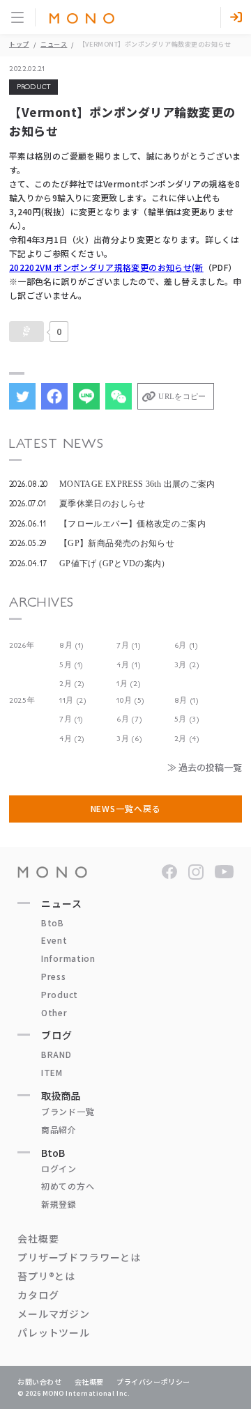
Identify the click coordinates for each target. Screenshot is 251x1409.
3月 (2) (186, 665)
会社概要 (38, 1238)
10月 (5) (130, 700)
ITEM (52, 1072)
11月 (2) (72, 700)
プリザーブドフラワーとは (79, 1257)
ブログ (57, 1035)
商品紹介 (59, 1129)
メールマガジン (53, 1314)
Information (68, 958)
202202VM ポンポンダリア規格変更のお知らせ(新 (106, 267)
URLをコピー (182, 396)
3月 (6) (129, 738)
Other (54, 1012)
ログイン (59, 1168)
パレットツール (53, 1332)
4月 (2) (71, 738)
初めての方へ (67, 1186)
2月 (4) (186, 738)
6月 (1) (186, 645)
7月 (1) (128, 645)
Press (53, 976)
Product (59, 994)
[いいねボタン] (26, 331)
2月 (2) (71, 683)
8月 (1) (71, 645)
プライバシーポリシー (153, 1381)
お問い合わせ (39, 1381)
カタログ (38, 1295)
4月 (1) (128, 665)
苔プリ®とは (46, 1276)
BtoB (52, 922)
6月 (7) (129, 719)
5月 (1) (71, 665)
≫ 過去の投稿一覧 (204, 767)
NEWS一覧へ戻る (126, 808)
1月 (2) (128, 683)
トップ (19, 44)
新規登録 (59, 1204)
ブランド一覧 (67, 1111)
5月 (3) (186, 719)
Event (54, 940)
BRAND (56, 1054)
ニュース (53, 44)
